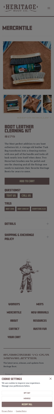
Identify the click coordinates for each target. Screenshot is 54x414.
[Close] (50, 378)
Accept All (27, 404)
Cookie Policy (21, 411)
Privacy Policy (7, 411)
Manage (27, 398)
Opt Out (27, 393)
